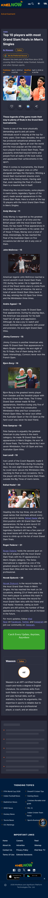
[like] (12, 106)
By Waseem (8, 50)
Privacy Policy (22, 850)
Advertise (20, 845)
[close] (44, 878)
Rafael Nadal (31, 518)
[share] (36, 106)
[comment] (20, 106)
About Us (7, 845)
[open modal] (43, 822)
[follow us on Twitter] (24, 870)
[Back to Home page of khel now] (12, 4)
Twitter (25, 622)
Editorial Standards (24, 855)
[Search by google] (32, 4)
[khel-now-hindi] (45, 4)
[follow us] (28, 106)
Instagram (39, 622)
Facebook (16, 622)
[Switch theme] (38, 4)
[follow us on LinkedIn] (34, 870)
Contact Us (7, 850)
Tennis (5, 31)
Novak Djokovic (11, 583)
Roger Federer (10, 551)
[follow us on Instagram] (19, 870)
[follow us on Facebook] (14, 870)
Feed (36, 840)
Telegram (29, 625)
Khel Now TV (39, 850)
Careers (19, 840)
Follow (19, 50)
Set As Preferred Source (17, 56)
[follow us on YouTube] (28, 870)
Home (5, 840)
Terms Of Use (8, 855)
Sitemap (37, 845)
